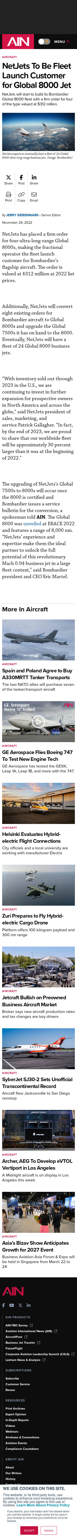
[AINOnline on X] (20, 1305)
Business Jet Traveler (20, 1343)
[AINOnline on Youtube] (11, 1305)
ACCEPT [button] (29, 1530)
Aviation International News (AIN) (29, 1331)
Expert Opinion (16, 1414)
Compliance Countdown (22, 1449)
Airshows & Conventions (22, 1437)
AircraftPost (14, 1337)
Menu (59, 41)
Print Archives (15, 1408)
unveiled (32, 524)
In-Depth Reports (17, 1420)
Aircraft (9, 57)
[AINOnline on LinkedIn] (29, 1305)
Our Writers (14, 1473)
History (10, 1479)
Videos (10, 1426)
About (10, 1467)
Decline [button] (48, 1530)
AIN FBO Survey (17, 1325)
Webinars (12, 1431)
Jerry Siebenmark (22, 215)
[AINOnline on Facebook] (3, 1305)
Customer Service (18, 1384)
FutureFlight (14, 1348)
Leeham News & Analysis (23, 1360)
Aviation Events (16, 1443)
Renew (10, 1390)
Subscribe (12, 1378)
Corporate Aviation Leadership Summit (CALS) (37, 1354)
